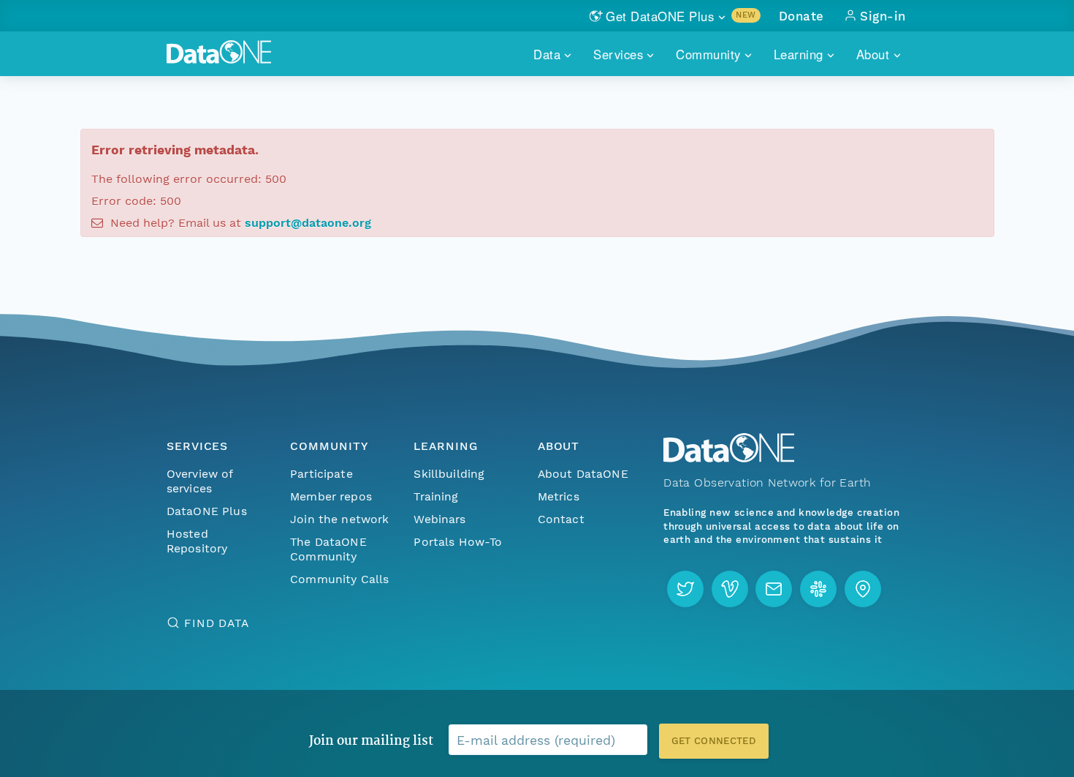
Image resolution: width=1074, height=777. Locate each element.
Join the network (339, 519)
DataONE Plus (207, 511)
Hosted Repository (197, 541)
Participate (321, 474)
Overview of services (200, 481)
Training (436, 496)
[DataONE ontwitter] (685, 589)
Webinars (439, 519)
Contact (561, 519)
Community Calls (339, 579)
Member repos (331, 496)
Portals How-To (458, 542)
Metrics (558, 496)
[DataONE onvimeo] (730, 589)
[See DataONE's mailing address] (863, 589)
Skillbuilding (449, 474)
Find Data (216, 623)
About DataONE (583, 474)
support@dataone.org (308, 223)
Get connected (713, 740)
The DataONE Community (328, 549)
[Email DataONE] (773, 589)
